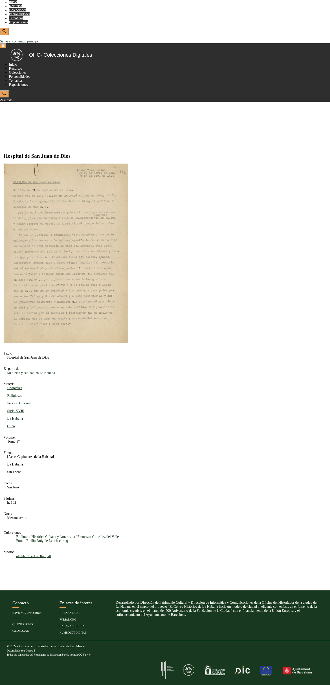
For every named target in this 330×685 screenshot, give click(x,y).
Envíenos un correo (27, 612)
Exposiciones (18, 22)
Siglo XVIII (15, 411)
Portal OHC (67, 619)
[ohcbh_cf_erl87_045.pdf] (66, 342)
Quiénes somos (23, 624)
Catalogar (20, 630)
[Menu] (3, 45)
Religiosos (14, 395)
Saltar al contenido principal (20, 41)
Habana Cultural (72, 626)
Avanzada (6, 37)
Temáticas (16, 18)
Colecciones (17, 10)
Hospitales (14, 388)
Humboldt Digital (72, 632)
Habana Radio (70, 612)
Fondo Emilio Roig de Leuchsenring (42, 541)
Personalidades (19, 14)
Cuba (11, 426)
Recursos (15, 6)
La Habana (15, 418)
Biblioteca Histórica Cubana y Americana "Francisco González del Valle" (68, 537)
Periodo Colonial (19, 403)
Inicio (13, 2)
